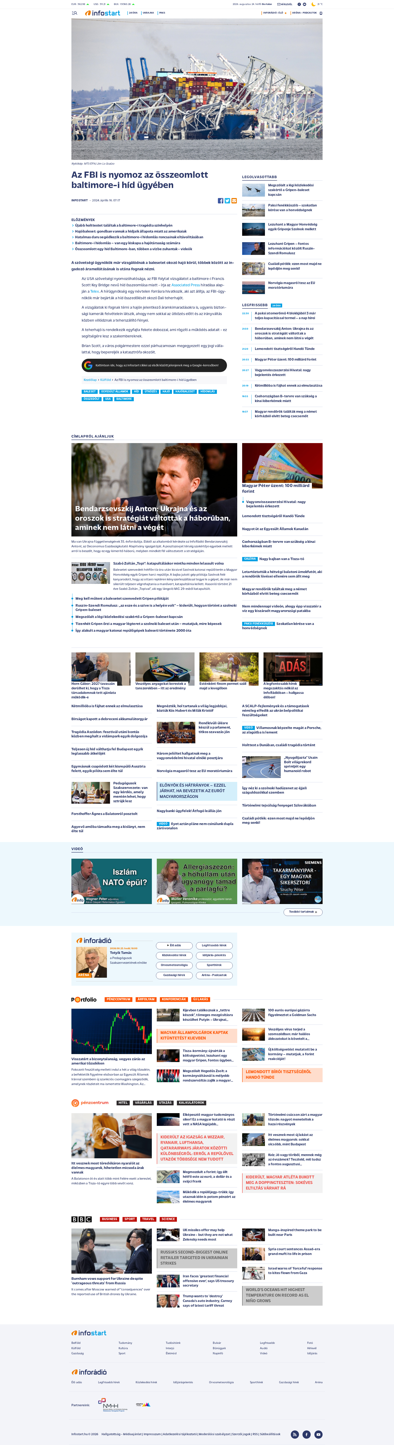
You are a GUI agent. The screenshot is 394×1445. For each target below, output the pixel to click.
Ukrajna (148, 13)
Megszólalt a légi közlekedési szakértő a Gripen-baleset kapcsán (129, 617)
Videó (263, 1353)
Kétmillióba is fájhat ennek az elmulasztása (107, 706)
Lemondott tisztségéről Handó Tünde (273, 516)
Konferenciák (174, 999)
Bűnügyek (219, 1348)
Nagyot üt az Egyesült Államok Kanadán (275, 529)
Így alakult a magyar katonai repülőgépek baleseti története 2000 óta (133, 631)
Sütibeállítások (270, 1434)
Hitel (123, 1103)
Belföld (75, 1343)
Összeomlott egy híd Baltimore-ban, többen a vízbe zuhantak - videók (133, 249)
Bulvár (217, 1343)
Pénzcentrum (118, 999)
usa (108, 399)
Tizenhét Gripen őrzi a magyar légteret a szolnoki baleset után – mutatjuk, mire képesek (149, 624)
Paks (162, 13)
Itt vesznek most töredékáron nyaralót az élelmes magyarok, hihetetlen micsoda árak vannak (107, 1168)
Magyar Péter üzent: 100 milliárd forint (275, 489)
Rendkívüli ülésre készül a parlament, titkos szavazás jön (215, 728)
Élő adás (175, 945)
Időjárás (312, 1353)
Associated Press (186, 285)
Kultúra (123, 1348)
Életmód (171, 1353)
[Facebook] (306, 1434)
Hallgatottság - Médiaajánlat (121, 1434)
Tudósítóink (173, 1343)
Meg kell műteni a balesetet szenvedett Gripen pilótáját (122, 599)
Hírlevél (311, 1348)
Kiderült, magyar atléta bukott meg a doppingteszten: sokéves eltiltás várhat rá (280, 1183)
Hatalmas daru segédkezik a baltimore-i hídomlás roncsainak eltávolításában (139, 237)
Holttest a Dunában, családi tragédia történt (278, 745)
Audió (264, 1348)
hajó (166, 391)
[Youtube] (318, 1434)
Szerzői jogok (241, 1434)
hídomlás (207, 391)
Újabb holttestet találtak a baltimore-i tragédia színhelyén (123, 226)
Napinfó (218, 1353)
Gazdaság (77, 1353)
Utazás (165, 1103)
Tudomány (125, 1343)
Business (109, 1219)
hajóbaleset (185, 391)
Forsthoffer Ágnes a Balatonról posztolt (104, 814)
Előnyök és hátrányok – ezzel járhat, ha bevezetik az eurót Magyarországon (193, 791)
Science (168, 1219)
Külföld (105, 380)
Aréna (319, 1382)
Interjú (170, 1348)
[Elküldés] (234, 200)
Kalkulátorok (191, 1103)
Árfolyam (146, 999)
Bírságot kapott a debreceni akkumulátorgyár (109, 719)
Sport (130, 1219)
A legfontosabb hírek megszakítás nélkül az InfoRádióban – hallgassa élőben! (283, 690)
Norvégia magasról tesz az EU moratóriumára (194, 771)
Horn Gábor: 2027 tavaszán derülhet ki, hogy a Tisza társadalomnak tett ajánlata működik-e (93, 690)
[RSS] (295, 1434)
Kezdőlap (90, 380)
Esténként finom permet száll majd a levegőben (222, 686)
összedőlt (92, 399)
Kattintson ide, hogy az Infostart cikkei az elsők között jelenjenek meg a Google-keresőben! (157, 365)
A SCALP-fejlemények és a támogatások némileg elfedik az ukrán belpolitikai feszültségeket (275, 711)
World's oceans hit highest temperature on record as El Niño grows (277, 1295)
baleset (90, 391)
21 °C (319, 4)
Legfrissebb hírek (109, 1382)
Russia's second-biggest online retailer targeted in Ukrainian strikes (194, 1258)
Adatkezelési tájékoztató (180, 1434)
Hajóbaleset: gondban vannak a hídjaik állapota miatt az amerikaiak (131, 232)
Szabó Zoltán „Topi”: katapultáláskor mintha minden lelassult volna (168, 564)
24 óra (133, 13)
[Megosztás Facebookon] (221, 200)
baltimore (124, 399)
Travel (148, 1219)
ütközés (151, 391)
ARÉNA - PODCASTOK (304, 13)
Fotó (310, 1343)
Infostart (79, 200)
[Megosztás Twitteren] (227, 200)
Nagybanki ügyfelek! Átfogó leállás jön (189, 811)
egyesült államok (114, 391)
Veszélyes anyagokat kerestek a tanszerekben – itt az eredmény (160, 686)
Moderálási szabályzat (214, 1434)
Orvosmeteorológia (221, 1382)
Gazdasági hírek (289, 1382)
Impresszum (152, 1434)
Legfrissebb (267, 1343)
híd (136, 391)
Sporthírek (256, 1382)
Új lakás (200, 999)
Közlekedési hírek (146, 1382)
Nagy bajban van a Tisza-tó (281, 559)
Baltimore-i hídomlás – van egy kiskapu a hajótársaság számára (127, 243)
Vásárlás (143, 1103)
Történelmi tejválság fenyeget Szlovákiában (279, 806)
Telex (94, 292)
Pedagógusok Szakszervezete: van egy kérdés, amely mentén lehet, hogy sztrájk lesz (130, 792)
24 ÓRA (276, 306)
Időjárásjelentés (183, 1382)
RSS (255, 1434)
